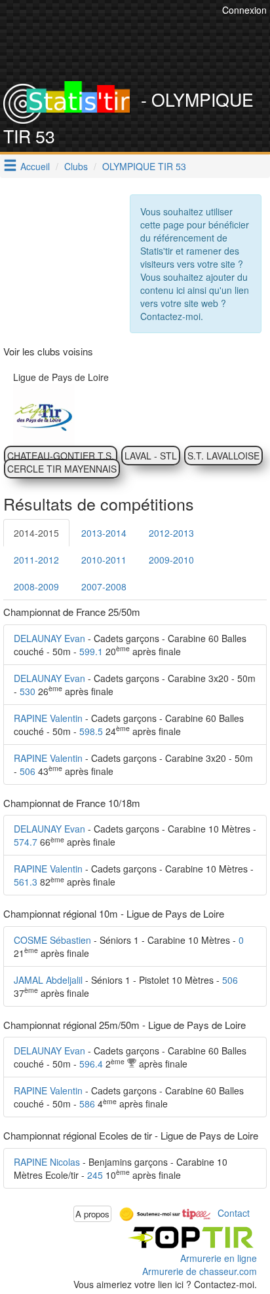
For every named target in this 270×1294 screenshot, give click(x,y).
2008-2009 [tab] (36, 586)
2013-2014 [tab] (103, 532)
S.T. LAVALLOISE (223, 455)
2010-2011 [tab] (103, 559)
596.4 (91, 1063)
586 (87, 1103)
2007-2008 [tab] (103, 586)
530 (27, 691)
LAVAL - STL (151, 455)
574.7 (25, 841)
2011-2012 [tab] (36, 559)
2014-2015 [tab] (36, 532)
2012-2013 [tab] (171, 532)
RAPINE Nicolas (47, 1161)
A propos (92, 1214)
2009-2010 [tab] (171, 559)
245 (95, 1174)
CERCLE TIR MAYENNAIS (62, 468)
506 (27, 771)
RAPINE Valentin (48, 718)
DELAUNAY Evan (49, 638)
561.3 (25, 881)
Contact (234, 1212)
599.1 (91, 651)
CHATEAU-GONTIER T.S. (60, 455)
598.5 (91, 731)
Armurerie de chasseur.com (199, 1271)
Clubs (76, 166)
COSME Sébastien (52, 939)
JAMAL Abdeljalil (48, 979)
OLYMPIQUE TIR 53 (144, 166)
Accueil (35, 166)
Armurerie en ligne (218, 1258)
